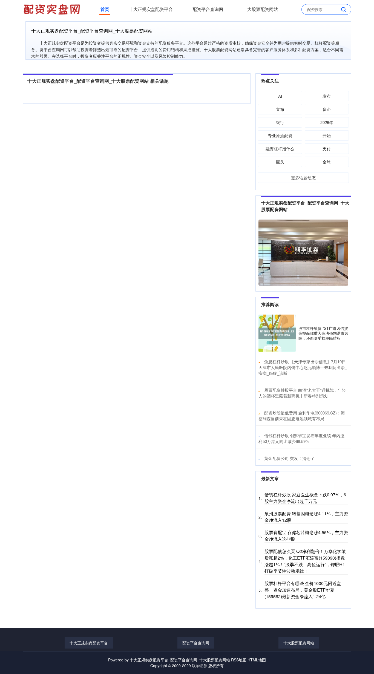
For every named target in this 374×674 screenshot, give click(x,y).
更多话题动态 (303, 177)
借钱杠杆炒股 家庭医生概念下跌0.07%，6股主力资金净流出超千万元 (305, 497)
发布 (327, 96)
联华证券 (199, 665)
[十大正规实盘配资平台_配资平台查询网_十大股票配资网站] (52, 8)
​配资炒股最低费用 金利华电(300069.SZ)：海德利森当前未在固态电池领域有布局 (301, 415)
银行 (280, 122)
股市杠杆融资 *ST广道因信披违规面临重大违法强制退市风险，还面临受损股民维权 (323, 333)
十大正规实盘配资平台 (151, 9)
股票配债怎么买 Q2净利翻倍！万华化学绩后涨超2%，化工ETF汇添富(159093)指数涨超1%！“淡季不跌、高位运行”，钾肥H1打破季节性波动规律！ (305, 561)
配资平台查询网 (207, 9)
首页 (104, 9)
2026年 (326, 122)
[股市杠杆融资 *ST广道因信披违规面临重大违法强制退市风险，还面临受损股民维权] (277, 333)
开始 (327, 135)
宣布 (280, 109)
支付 (327, 148)
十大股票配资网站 (260, 9)
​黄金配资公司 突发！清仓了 (289, 458)
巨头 (280, 162)
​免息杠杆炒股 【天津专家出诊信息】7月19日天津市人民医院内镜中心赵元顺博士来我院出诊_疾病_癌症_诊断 (302, 367)
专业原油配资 (280, 135)
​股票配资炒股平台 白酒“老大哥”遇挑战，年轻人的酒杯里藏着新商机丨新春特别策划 (302, 393)
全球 (327, 162)
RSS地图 (238, 660)
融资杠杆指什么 (280, 148)
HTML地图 (257, 660)
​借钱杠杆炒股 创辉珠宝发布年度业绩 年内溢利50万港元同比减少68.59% (301, 438)
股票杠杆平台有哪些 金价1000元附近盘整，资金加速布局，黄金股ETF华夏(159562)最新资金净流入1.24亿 (302, 590)
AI (280, 96)
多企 (327, 109)
